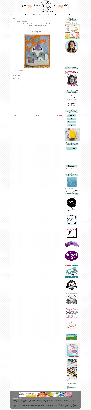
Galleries (19, 15)
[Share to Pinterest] (22, 70)
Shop (65, 15)
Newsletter (42, 15)
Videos (35, 15)
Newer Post (16, 115)
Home (12, 15)
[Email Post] (15, 70)
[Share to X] (20, 70)
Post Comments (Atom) (23, 118)
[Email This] (17, 70)
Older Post (59, 115)
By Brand (27, 15)
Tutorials (50, 15)
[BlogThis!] (19, 70)
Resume (71, 15)
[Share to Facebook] (21, 70)
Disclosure (58, 15)
